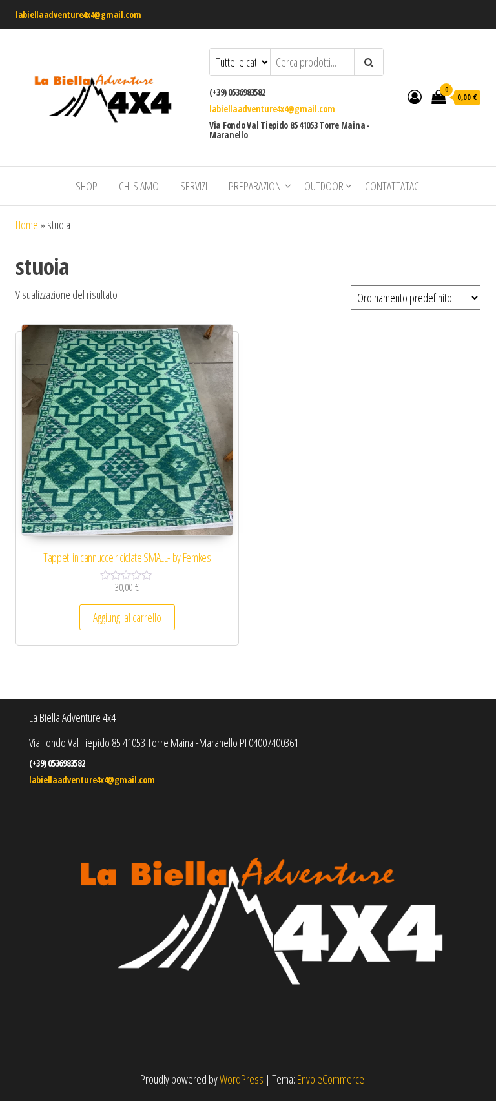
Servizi (193, 186)
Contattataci (393, 186)
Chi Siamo (139, 186)
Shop (87, 186)
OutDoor (324, 186)
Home (27, 224)
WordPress (242, 1079)
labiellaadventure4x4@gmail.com (78, 14)
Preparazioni (256, 186)
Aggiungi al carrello (127, 617)
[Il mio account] (415, 96)
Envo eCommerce (330, 1079)
